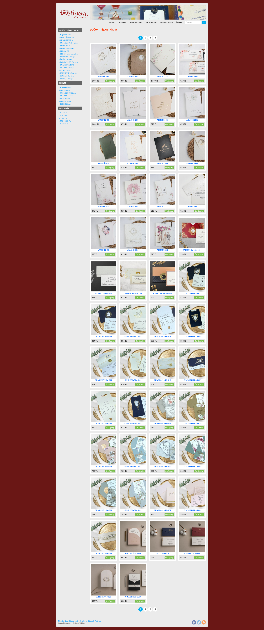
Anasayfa (112, 22)
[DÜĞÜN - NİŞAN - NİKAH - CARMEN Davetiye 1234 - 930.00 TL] (200, 248)
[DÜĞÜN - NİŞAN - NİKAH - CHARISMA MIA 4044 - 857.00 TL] (111, 378)
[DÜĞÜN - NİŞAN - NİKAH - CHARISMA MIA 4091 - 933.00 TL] (171, 508)
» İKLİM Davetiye (65, 59)
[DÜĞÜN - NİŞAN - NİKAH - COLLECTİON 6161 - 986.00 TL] (171, 551)
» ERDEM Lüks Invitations (68, 54)
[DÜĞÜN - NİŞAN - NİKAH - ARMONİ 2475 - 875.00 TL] (111, 205)
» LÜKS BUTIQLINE (66, 65)
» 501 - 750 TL (64, 118)
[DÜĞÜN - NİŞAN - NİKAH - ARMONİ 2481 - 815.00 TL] (200, 205)
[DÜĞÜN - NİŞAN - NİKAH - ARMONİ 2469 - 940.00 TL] (200, 161)
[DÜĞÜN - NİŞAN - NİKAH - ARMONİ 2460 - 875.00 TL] (141, 118)
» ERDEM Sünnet (65, 101)
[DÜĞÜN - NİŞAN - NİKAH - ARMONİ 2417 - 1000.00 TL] (111, 75)
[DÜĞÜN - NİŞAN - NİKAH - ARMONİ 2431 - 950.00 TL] (141, 75)
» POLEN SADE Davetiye (68, 73)
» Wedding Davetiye (66, 79)
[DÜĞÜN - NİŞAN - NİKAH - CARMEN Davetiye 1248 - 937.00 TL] (141, 291)
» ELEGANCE (64, 51)
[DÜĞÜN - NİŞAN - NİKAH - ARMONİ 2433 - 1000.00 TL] (171, 75)
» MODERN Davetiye (66, 68)
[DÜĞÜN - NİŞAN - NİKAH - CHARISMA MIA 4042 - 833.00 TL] (200, 335)
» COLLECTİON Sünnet (67, 93)
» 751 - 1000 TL (65, 121)
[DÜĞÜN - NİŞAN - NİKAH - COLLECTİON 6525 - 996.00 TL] (111, 595)
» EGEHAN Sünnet (66, 96)
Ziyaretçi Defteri (166, 22)
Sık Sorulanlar (151, 22)
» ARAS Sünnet (64, 90)
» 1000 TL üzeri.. (65, 124)
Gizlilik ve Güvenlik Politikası (90, 621)
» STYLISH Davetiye (66, 76)
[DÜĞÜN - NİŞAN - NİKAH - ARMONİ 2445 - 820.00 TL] (200, 75)
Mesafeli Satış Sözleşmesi (68, 621)
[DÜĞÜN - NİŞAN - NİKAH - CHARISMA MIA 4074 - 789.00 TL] (111, 465)
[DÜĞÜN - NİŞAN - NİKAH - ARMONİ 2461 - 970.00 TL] (171, 118)
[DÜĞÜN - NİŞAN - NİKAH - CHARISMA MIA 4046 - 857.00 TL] (171, 378)
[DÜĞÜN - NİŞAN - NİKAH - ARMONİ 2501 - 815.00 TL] (141, 248)
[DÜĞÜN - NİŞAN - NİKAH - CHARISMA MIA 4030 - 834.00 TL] (141, 335)
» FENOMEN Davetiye (67, 57)
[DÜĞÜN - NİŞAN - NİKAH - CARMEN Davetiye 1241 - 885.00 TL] (111, 291)
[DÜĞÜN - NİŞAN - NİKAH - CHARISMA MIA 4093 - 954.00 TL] (200, 508)
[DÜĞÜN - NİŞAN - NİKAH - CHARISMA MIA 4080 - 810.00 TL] (200, 465)
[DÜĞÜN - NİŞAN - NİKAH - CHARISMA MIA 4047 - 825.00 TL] (200, 378)
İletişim (179, 22)
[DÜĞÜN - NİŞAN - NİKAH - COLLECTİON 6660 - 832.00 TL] (141, 595)
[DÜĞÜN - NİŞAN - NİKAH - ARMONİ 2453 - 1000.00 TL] (111, 118)
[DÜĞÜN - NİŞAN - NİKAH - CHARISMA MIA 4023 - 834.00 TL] (111, 335)
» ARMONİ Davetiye (66, 37)
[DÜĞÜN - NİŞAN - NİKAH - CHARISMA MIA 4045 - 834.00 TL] (141, 378)
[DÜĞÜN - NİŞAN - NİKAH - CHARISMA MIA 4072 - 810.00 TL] (171, 421)
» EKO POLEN (64, 46)
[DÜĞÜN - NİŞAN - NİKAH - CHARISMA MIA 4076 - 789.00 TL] (171, 465)
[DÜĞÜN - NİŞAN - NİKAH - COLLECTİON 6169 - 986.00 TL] (200, 551)
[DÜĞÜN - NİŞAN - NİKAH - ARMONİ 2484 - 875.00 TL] (111, 248)
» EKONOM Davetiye (66, 48)
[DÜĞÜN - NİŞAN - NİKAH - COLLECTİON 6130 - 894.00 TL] (141, 551)
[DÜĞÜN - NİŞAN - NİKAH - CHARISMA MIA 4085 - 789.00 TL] (141, 508)
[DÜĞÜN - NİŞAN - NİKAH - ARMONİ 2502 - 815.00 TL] (171, 248)
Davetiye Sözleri (136, 22)
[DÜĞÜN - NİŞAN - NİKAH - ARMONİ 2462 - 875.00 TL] (200, 118)
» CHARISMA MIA (66, 40)
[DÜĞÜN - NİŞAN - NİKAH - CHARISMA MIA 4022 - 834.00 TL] (200, 291)
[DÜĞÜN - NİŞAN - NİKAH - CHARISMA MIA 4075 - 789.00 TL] (141, 465)
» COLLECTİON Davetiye (68, 43)
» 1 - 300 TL (63, 113)
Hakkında (123, 22)
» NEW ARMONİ (65, 70)
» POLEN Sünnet (65, 104)
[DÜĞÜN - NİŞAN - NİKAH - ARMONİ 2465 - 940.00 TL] (111, 161)
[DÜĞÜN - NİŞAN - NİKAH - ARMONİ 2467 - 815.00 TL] (141, 161)
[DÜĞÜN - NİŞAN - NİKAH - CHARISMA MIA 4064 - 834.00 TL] (141, 421)
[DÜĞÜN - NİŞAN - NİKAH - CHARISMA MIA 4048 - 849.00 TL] (111, 421)
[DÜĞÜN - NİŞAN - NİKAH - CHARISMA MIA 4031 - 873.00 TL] (171, 335)
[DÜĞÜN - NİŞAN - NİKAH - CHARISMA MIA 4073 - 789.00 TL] (200, 421)
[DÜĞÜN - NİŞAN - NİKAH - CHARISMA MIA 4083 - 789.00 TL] (111, 508)
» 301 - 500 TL (64, 115)
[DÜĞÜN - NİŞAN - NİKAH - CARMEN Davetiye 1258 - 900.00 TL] (171, 291)
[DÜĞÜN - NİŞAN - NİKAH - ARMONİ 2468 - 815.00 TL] (171, 161)
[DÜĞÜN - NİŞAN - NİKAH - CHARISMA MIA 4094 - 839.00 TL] (111, 551)
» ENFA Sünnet (64, 98)
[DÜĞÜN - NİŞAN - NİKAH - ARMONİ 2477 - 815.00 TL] (171, 205)
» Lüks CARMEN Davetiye (68, 62)
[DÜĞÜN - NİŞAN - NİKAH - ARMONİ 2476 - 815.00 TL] (141, 205)
